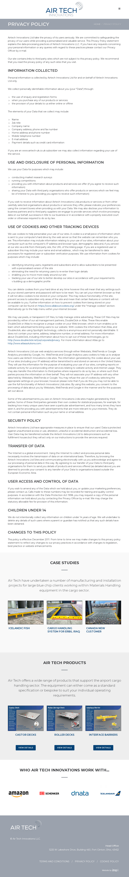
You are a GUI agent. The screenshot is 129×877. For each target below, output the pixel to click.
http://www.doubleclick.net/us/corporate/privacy (34, 340)
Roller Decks (64, 734)
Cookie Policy (109, 861)
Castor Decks (25, 734)
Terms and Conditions (54, 861)
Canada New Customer (95, 630)
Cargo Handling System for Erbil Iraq (64, 630)
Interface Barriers (103, 734)
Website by (107, 870)
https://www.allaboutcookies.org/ (56, 305)
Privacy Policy (85, 861)
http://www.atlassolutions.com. (25, 343)
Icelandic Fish (19, 628)
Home (97, 24)
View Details (25, 747)
